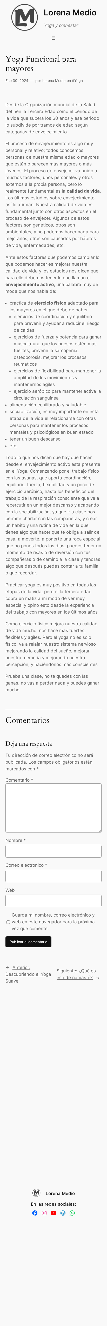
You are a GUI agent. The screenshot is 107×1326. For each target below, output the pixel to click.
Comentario (19, 780)
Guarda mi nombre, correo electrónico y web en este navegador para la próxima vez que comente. (53, 921)
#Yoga (77, 80)
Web (10, 890)
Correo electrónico (26, 865)
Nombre (15, 840)
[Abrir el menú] (53, 38)
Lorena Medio (70, 12)
